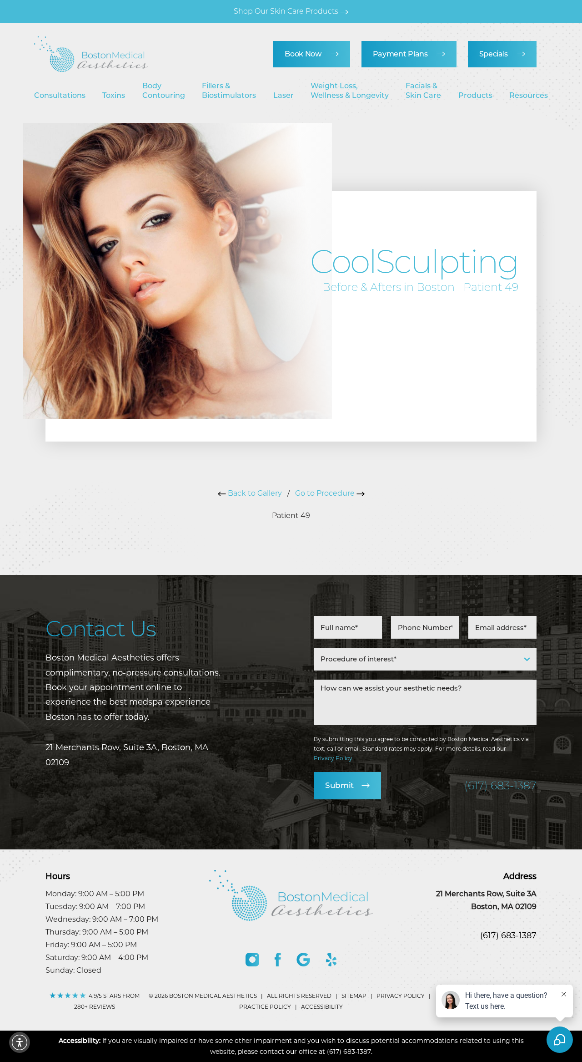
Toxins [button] (113, 95)
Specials (493, 54)
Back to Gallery (254, 493)
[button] (19, 1042)
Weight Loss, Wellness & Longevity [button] (350, 90)
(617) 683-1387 (500, 785)
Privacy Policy (333, 758)
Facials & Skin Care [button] (423, 90)
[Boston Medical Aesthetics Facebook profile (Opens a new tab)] (278, 959)
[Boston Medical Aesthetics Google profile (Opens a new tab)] (303, 959)
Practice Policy (265, 1006)
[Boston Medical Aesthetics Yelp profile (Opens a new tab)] (331, 959)
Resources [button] (528, 95)
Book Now (303, 54)
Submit (339, 785)
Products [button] (475, 95)
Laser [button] (283, 95)
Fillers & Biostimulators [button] (229, 90)
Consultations (59, 95)
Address (520, 876)
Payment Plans (400, 54)
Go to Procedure (325, 493)
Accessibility (322, 1006)
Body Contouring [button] (163, 90)
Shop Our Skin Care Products (287, 11)
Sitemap (353, 995)
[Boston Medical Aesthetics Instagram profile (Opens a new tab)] (252, 959)
